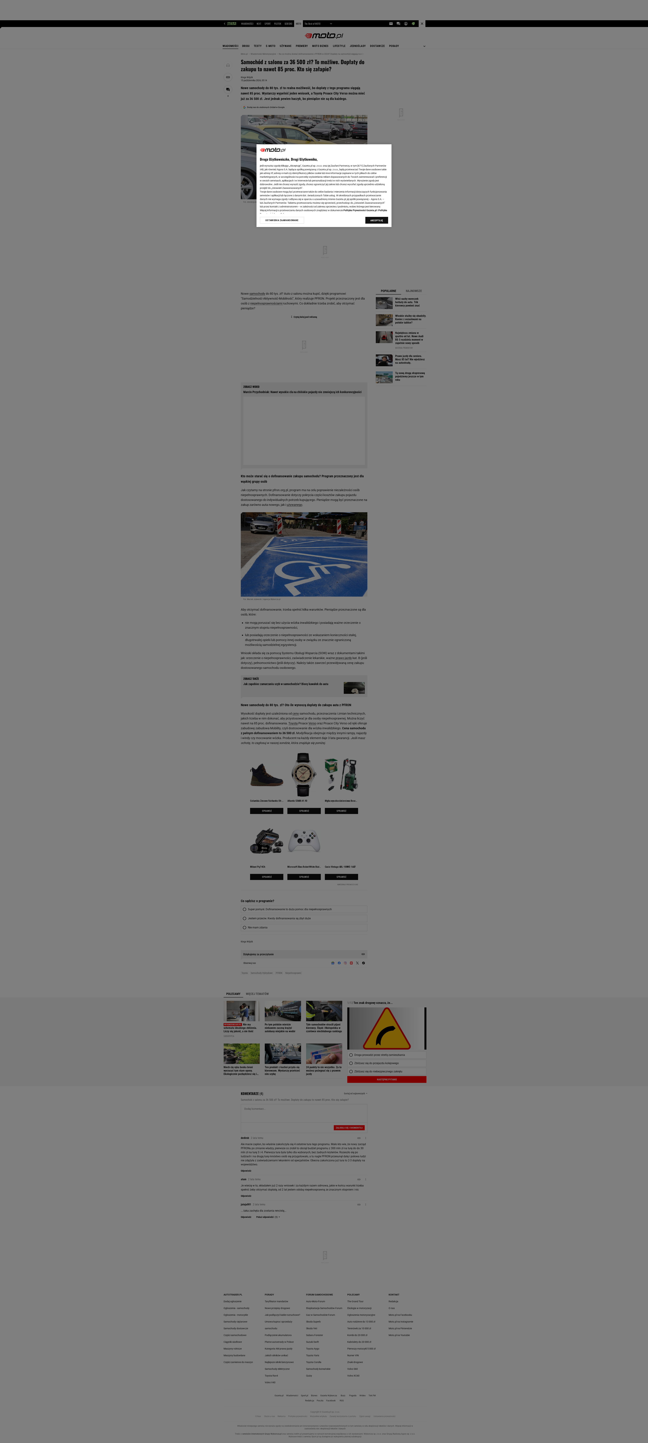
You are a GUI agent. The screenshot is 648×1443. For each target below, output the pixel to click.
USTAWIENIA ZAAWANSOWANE (281, 220)
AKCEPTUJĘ (376, 220)
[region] (324, 185)
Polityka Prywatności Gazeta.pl (360, 210)
